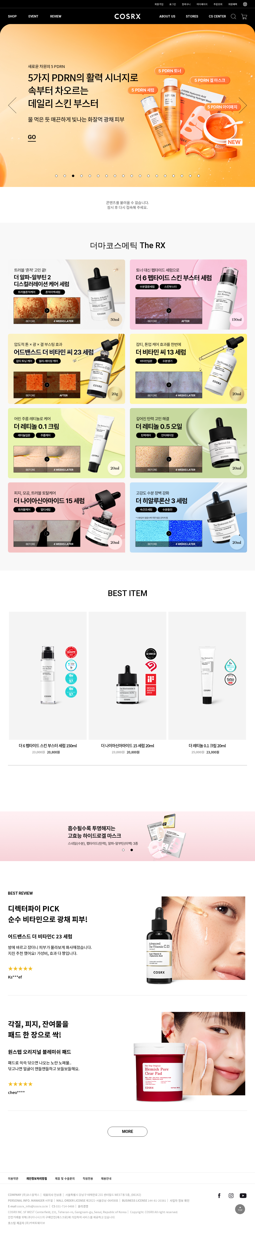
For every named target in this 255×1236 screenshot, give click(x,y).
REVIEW (55, 16)
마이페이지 (202, 4)
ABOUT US (167, 16)
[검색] (233, 16)
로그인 (172, 4)
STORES (192, 16)
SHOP (12, 16)
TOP (240, 1210)
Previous (12, 105)
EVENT (33, 16)
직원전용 (88, 1178)
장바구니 (186, 4)
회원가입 (159, 4)
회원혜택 (232, 4)
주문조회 (218, 4)
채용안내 (106, 1178)
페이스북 (219, 1196)
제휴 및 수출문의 (65, 1178)
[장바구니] (244, 16)
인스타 (231, 1196)
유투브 (243, 1196)
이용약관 (13, 1178)
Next (243, 105)
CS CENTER (217, 16)
